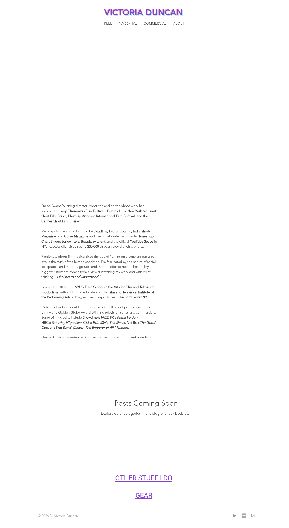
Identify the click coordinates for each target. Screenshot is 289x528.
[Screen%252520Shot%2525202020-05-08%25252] (244, 515)
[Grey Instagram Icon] (253, 515)
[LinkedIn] (235, 515)
